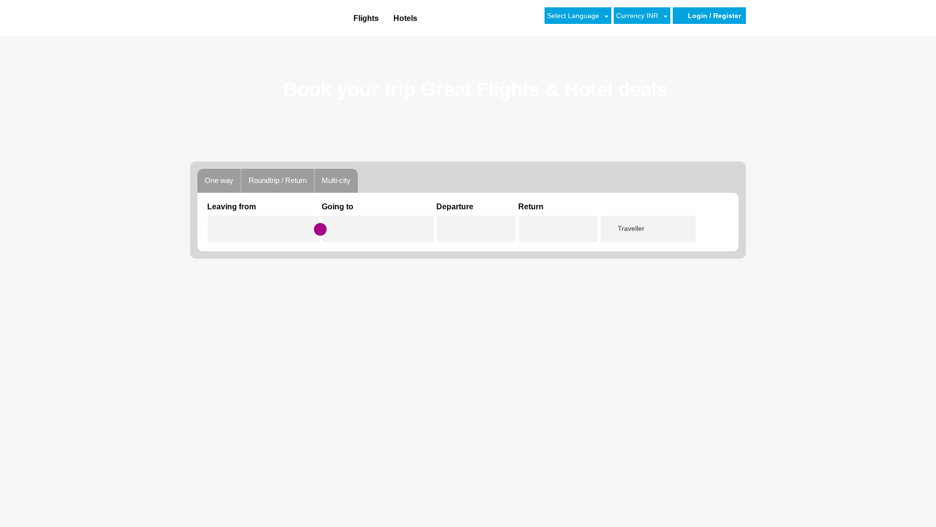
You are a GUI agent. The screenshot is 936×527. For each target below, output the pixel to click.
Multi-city (336, 180)
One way (219, 180)
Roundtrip (278, 180)
